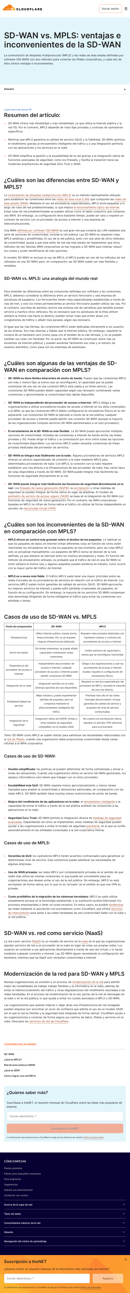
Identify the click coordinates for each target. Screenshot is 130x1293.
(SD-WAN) (52, 230)
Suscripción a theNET (65, 1128)
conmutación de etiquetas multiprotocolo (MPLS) (39, 195)
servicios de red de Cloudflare (48, 1021)
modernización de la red (87, 982)
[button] (65, 89)
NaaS (36, 941)
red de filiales (15, 739)
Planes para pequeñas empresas (22, 1173)
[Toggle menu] (126, 8)
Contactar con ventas (16, 1195)
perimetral (93, 826)
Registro (108, 1278)
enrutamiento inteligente (99, 801)
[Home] (23, 8)
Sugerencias (11, 1184)
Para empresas (12, 1179)
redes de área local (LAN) (73, 199)
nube (85, 941)
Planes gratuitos (13, 1168)
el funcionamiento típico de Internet (96, 207)
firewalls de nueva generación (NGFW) (44, 488)
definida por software (31, 230)
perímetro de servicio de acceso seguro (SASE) (38, 496)
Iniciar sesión (110, 9)
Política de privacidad (93, 1137)
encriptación (82, 488)
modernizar (116, 904)
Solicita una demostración (18, 1189)
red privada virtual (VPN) (40, 508)
